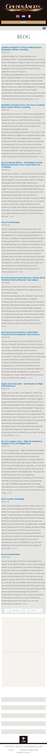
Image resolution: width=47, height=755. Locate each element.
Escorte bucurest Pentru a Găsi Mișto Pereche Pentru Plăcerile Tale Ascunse (20, 333)
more (36, 99)
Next (33, 610)
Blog (11, 750)
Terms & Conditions (29, 750)
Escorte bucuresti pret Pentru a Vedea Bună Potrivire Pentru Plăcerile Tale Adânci (23, 279)
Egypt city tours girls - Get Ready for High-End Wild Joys (22, 385)
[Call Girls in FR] (29, 17)
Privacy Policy (23, 753)
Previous (15, 610)
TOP (23, 741)
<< (7, 610)
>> (40, 610)
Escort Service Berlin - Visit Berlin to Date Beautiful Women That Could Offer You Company (22, 164)
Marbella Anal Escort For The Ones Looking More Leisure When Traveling (22, 106)
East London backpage (12, 499)
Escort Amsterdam (10, 222)
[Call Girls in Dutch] (23, 17)
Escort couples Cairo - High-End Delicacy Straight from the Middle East (21, 442)
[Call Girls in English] (17, 17)
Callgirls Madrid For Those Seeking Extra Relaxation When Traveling (21, 48)
